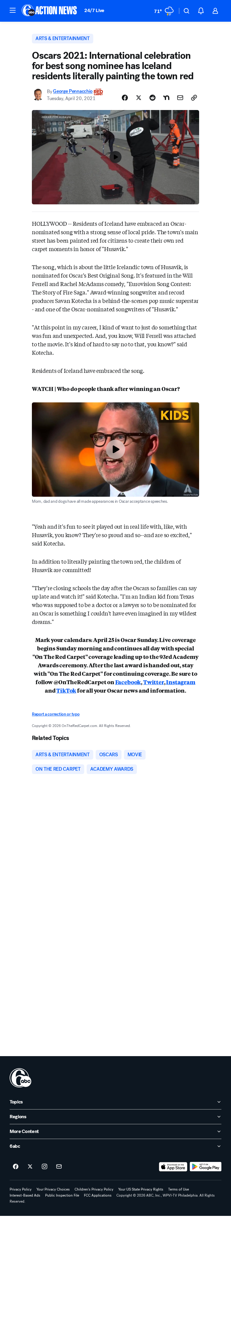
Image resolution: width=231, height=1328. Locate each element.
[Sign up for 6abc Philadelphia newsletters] (59, 1167)
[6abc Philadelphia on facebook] (16, 1167)
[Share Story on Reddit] (152, 98)
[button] (12, 10)
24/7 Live (94, 10)
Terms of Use (178, 1189)
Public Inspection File (62, 1195)
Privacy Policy (21, 1189)
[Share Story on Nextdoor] (166, 98)
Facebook (128, 682)
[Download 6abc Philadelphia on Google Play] (205, 1167)
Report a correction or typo (55, 714)
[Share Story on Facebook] (125, 98)
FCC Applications (98, 1195)
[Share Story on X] (139, 98)
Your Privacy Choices (53, 1189)
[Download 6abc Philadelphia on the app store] (173, 1167)
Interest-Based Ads (25, 1195)
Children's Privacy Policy (94, 1189)
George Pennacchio (73, 91)
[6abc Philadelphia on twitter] (30, 1167)
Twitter (153, 682)
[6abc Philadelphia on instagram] (44, 1167)
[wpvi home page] (20, 1077)
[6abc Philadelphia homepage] (49, 10)
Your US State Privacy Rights (140, 1189)
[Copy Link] (194, 98)
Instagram (180, 682)
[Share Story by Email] (180, 98)
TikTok (66, 690)
